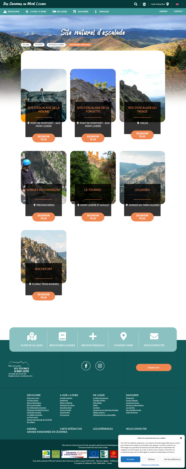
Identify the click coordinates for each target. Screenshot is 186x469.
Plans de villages (32, 345)
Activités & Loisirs (56, 45)
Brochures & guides (62, 345)
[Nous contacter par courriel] (20, 376)
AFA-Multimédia (99, 463)
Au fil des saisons (32, 400)
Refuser (151, 459)
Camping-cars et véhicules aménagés (105, 410)
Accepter (130, 459)
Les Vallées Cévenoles (34, 415)
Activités (39, 45)
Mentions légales (102, 461)
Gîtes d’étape (97, 403)
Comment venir (123, 345)
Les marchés (130, 408)
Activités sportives (66, 398)
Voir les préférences (172, 459)
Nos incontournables (34, 405)
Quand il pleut (65, 412)
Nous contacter (154, 345)
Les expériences (103, 428)
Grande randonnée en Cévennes (47, 431)
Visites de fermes (132, 412)
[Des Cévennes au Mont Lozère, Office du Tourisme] (19, 371)
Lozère (109, 463)
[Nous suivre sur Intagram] (99, 365)
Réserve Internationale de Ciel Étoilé (39, 420)
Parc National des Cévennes (36, 408)
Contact (178, 11)
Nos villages (31, 422)
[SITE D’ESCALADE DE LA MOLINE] (43, 95)
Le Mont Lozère (32, 417)
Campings (96, 408)
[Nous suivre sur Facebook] (85, 365)
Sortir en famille (65, 410)
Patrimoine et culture (67, 405)
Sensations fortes (66, 408)
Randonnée (64, 400)
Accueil (26, 45)
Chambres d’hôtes (99, 400)
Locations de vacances (100, 398)
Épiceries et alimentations (135, 405)
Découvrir (33, 395)
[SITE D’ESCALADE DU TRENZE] (142, 95)
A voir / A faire (69, 395)
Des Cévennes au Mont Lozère (25, 4)
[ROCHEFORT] (43, 256)
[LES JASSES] (142, 177)
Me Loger (99, 395)
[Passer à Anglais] (177, 4)
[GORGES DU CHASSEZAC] (43, 177)
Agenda (163, 11)
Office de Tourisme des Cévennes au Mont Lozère (66, 461)
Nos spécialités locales (133, 410)
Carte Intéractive (71, 428)
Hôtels (95, 405)
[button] (181, 438)
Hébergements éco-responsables (104, 415)
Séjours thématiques (34, 403)
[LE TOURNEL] (93, 177)
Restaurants (130, 398)
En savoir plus (44, 138)
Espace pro (153, 367)
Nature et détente (66, 403)
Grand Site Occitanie (34, 412)
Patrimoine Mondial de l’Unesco (38, 410)
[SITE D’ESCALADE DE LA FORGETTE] (93, 95)
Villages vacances (99, 412)
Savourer (132, 395)
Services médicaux (93, 345)
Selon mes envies (33, 398)
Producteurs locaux (132, 403)
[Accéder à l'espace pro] (144, 5)
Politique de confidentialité (150, 465)
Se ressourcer (64, 415)
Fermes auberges (132, 400)
